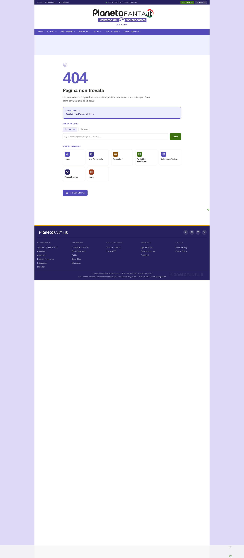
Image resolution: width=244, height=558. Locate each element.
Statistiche (112, 32)
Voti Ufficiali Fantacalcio (47, 247)
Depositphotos (160, 277)
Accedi (202, 2)
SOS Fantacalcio (79, 251)
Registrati (188, 2)
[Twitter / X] (204, 232)
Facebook (51, 2)
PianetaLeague (131, 32)
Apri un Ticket (146, 247)
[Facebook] (185, 232)
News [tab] (86, 129)
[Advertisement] (122, 43)
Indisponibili (42, 263)
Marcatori (41, 267)
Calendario (41, 255)
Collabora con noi (148, 251)
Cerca (175, 136)
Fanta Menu (67, 32)
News (96, 32)
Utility (51, 32)
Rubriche (83, 32)
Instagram (65, 2)
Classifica (41, 251)
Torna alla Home (77, 193)
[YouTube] (198, 232)
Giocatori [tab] (71, 129)
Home (40, 32)
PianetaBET (111, 251)
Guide (74, 255)
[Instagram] (191, 232)
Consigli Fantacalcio (80, 247)
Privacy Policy (181, 247)
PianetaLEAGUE (113, 247)
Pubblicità (145, 255)
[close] (230, 547)
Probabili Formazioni (45, 259)
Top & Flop (76, 259)
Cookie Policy (181, 251)
